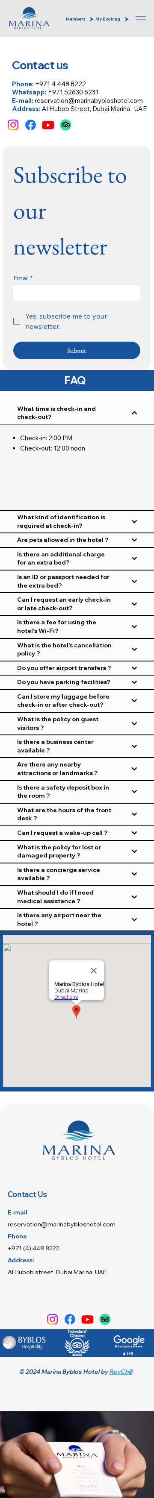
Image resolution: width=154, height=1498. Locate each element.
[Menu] (142, 19)
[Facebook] (31, 125)
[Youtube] (48, 125)
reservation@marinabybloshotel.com (89, 101)
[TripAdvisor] (66, 125)
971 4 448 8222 (62, 84)
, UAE (138, 109)
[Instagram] (13, 125)
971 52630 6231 (76, 92)
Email (23, 278)
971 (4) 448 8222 (35, 1248)
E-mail (17, 1212)
